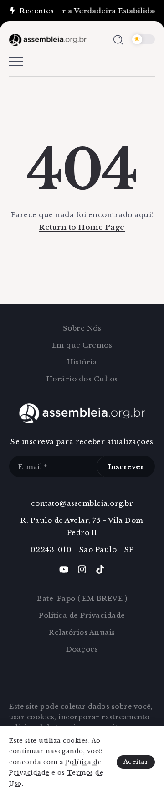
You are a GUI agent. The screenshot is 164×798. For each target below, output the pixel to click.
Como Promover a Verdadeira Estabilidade (81, 10)
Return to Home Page (82, 227)
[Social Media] (63, 569)
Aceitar (136, 762)
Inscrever (126, 466)
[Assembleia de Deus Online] (48, 39)
